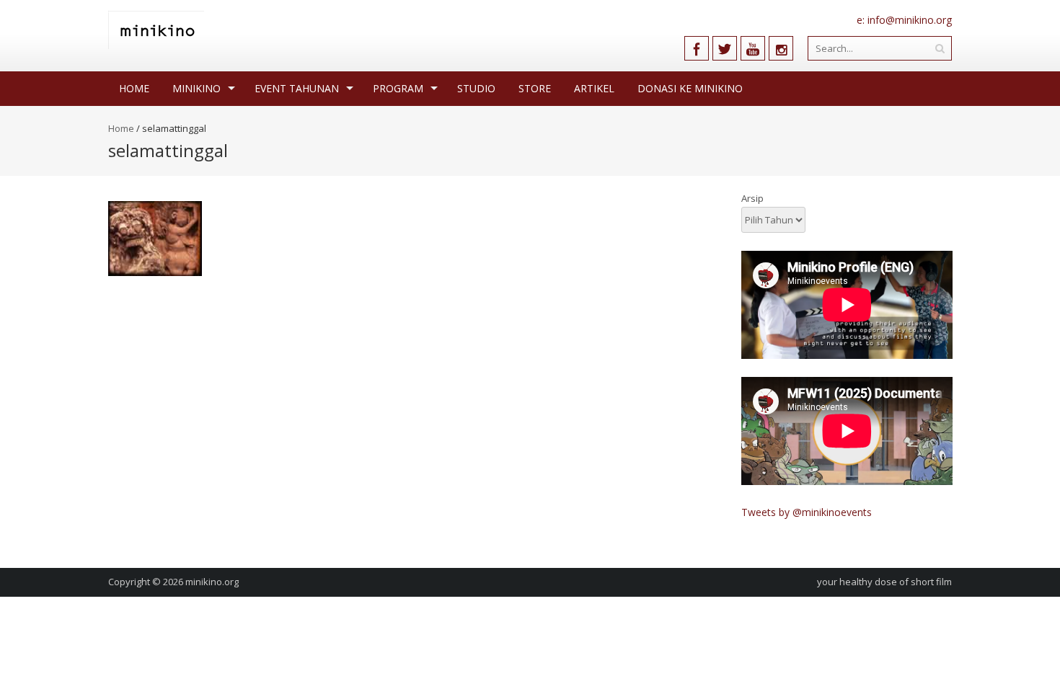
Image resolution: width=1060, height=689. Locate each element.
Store (534, 88)
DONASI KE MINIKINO (690, 88)
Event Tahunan (297, 88)
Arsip (752, 198)
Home (134, 88)
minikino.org (212, 581)
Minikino (196, 88)
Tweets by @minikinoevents (806, 512)
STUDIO (476, 88)
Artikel (594, 88)
